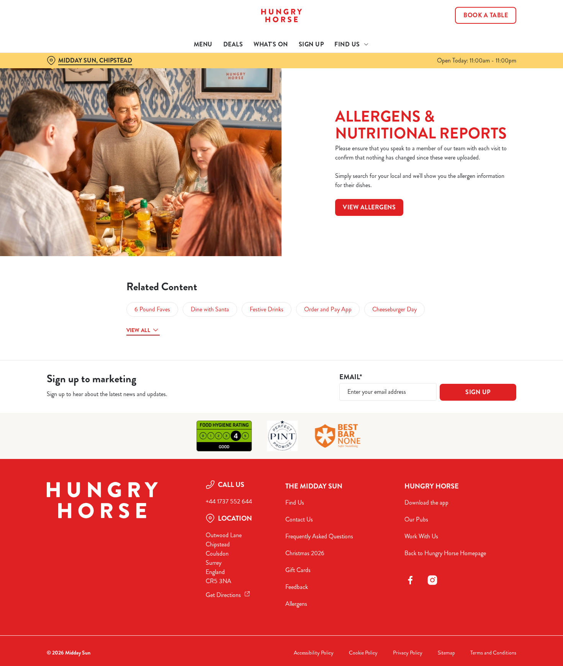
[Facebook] (410, 580)
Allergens (296, 603)
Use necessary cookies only (499, 45)
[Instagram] (432, 580)
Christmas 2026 (304, 553)
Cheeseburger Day (394, 309)
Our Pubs (416, 519)
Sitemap (446, 652)
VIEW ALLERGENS (369, 207)
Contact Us (299, 519)
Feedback (296, 586)
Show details (398, 86)
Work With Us (421, 536)
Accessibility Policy (314, 652)
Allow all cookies (499, 20)
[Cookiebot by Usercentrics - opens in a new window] (49, 86)
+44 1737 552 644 (229, 501)
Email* (350, 377)
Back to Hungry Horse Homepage (445, 553)
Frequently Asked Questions (319, 536)
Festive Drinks (266, 309)
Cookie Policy (363, 652)
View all (138, 330)
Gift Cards (298, 570)
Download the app (426, 502)
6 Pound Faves (152, 309)
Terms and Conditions (493, 652)
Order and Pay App (328, 309)
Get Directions (223, 594)
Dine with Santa (210, 309)
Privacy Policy (407, 652)
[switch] (220, 86)
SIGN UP (478, 392)
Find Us (294, 502)
